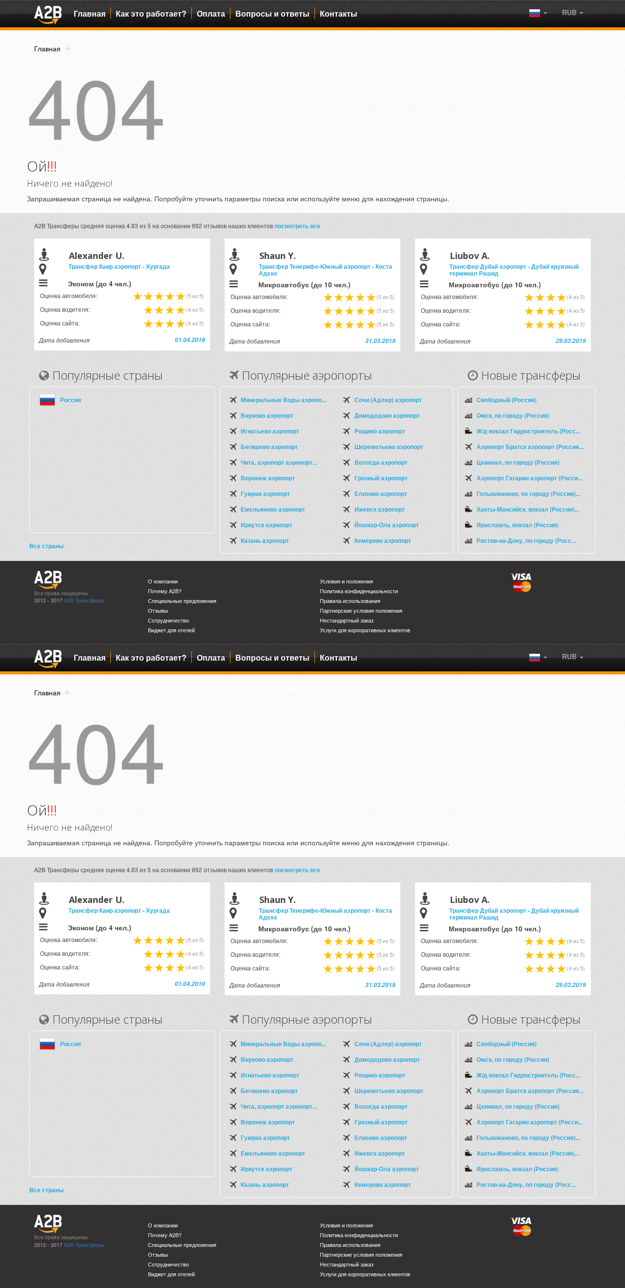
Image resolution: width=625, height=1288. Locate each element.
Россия (70, 399)
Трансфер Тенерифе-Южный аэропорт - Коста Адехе (325, 270)
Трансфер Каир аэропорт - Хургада (119, 266)
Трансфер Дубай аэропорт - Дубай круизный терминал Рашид (514, 270)
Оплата (211, 14)
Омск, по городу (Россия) (513, 415)
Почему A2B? (165, 591)
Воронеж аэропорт (268, 477)
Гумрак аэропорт (265, 493)
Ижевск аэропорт (379, 509)
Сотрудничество (168, 620)
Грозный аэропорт (381, 477)
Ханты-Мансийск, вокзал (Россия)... (528, 509)
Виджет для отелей (171, 630)
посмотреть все (297, 225)
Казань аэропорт (265, 540)
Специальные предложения (182, 600)
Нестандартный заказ (347, 620)
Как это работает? (151, 14)
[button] (573, 12)
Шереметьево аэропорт (388, 446)
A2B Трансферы (84, 600)
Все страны (46, 545)
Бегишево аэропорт (269, 446)
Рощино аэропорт (379, 431)
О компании (163, 581)
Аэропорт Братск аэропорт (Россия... (530, 446)
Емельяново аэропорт (273, 509)
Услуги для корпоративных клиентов (365, 630)
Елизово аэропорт (380, 493)
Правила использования (350, 600)
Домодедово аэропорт (387, 415)
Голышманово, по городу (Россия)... (528, 493)
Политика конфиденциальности (359, 591)
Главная (89, 14)
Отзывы (158, 610)
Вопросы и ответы (272, 14)
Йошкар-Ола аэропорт (386, 524)
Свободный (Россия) (507, 399)
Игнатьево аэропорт (270, 431)
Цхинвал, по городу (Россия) (518, 462)
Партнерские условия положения (361, 610)
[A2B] (48, 13)
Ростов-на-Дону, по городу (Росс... (526, 540)
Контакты (338, 14)
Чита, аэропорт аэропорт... (279, 462)
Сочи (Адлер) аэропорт (388, 399)
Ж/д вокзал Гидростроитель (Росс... (528, 431)
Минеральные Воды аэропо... (283, 399)
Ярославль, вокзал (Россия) (518, 524)
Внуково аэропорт (267, 415)
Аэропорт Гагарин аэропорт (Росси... (530, 477)
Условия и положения (346, 581)
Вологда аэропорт (381, 462)
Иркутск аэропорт (266, 524)
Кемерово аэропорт (382, 540)
